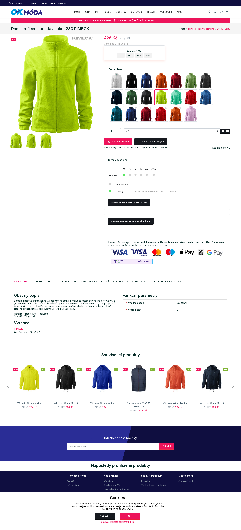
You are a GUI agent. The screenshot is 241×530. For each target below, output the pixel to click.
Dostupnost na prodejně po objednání (130, 221)
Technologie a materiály (153, 485)
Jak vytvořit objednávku (116, 489)
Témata (151, 12)
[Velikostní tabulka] (222, 131)
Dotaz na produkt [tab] (138, 281)
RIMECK (18, 328)
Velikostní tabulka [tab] (85, 281)
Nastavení (105, 515)
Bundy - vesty (223, 29)
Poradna (145, 481)
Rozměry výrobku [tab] (112, 281)
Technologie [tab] (42, 281)
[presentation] (8, 386)
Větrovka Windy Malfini (29, 403)
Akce (179, 12)
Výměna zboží (111, 481)
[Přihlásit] (215, 12)
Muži (77, 12)
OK (130, 515)
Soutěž (70, 481)
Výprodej (166, 12)
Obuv (108, 12)
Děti (97, 12)
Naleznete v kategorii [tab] (167, 281)
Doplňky (121, 12)
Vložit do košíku (120, 141)
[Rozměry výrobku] (227, 131)
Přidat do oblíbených (152, 141)
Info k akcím (73, 485)
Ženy (88, 12)
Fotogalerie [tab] (61, 281)
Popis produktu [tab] (20, 281)
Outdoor (136, 12)
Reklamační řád (112, 485)
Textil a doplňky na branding (201, 29)
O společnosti (185, 481)
